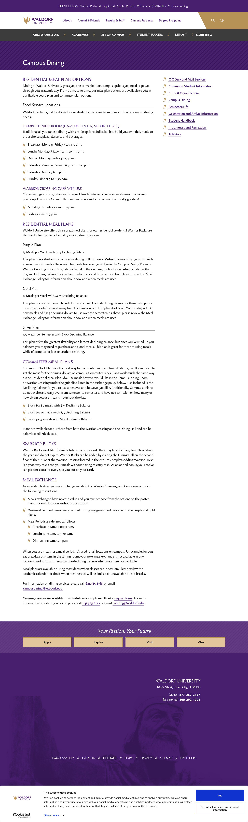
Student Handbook (182, 120)
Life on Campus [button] (113, 34)
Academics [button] (80, 34)
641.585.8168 (94, 583)
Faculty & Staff (115, 20)
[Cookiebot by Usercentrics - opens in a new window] (22, 815)
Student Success (150, 34)
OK (220, 795)
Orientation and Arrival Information (193, 113)
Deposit (181, 34)
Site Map (166, 758)
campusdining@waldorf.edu (42, 588)
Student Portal (88, 6)
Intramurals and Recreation (187, 127)
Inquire (107, 6)
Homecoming (179, 6)
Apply (120, 6)
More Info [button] (204, 34)
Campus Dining (179, 100)
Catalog (88, 758)
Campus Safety (63, 758)
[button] (213, 20)
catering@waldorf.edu (128, 603)
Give (132, 6)
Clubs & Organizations (184, 93)
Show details (52, 815)
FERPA (129, 758)
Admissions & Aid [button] (46, 34)
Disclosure (188, 758)
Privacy (146, 758)
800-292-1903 (189, 699)
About (67, 20)
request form (123, 598)
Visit (150, 642)
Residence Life (178, 107)
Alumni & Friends (89, 20)
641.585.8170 (91, 603)
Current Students (142, 20)
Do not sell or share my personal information (220, 808)
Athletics (160, 6)
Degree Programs (170, 20)
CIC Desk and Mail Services (187, 79)
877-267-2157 (189, 694)
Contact (110, 758)
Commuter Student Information (191, 86)
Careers (145, 6)
